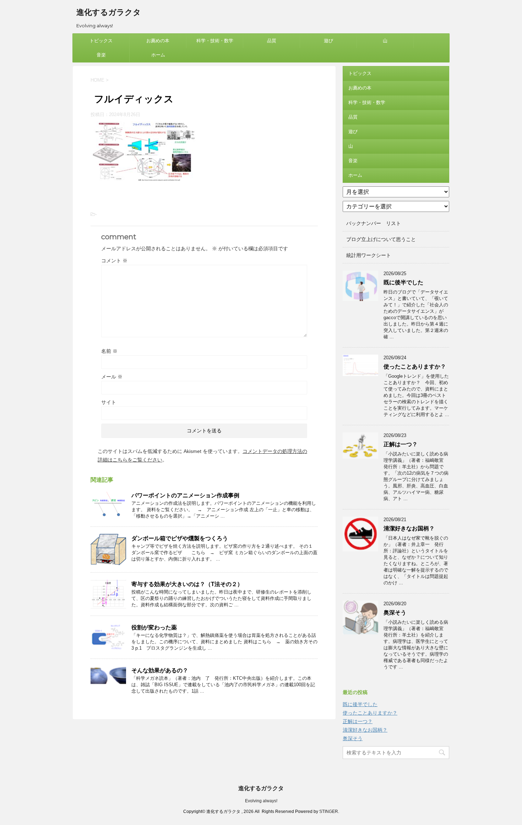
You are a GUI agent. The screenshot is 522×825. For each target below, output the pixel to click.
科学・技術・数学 (214, 40)
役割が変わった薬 (154, 627)
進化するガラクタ (108, 12)
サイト (108, 402)
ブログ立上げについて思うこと (381, 239)
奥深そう (395, 613)
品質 (271, 40)
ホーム (158, 55)
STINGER (328, 811)
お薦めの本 (157, 40)
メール (112, 376)
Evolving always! (261, 800)
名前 (109, 351)
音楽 (101, 55)
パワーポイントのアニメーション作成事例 (185, 495)
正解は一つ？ (401, 444)
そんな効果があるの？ (159, 670)
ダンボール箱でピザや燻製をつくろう (179, 538)
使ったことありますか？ (415, 367)
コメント (114, 260)
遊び (328, 40)
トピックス (101, 40)
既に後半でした (403, 282)
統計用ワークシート (368, 255)
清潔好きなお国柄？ (409, 528)
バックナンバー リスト (373, 223)
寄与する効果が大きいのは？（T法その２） (187, 584)
